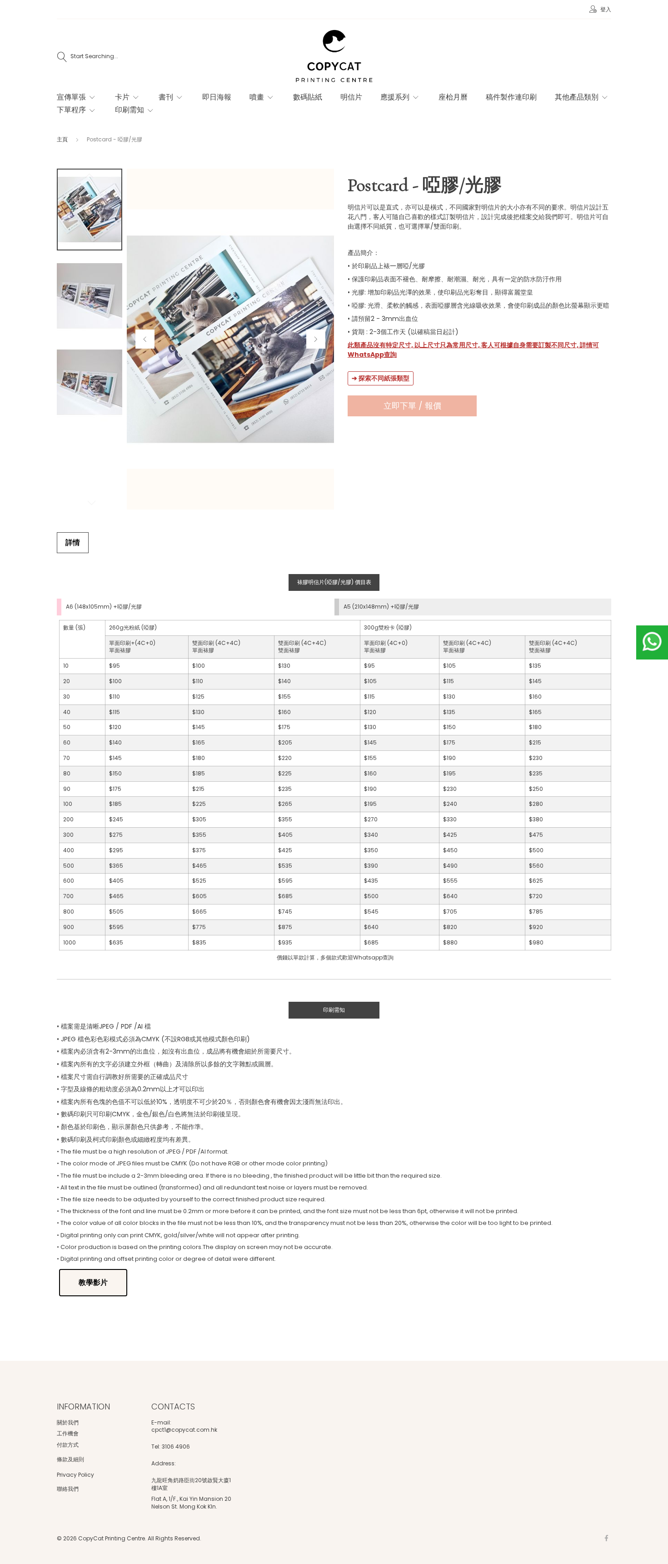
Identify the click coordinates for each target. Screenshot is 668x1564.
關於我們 (68, 1422)
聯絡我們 (68, 1489)
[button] (145, 339)
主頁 (62, 139)
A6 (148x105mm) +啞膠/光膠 (104, 606)
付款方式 (68, 1445)
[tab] (73, 542)
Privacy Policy (75, 1475)
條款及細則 (70, 1459)
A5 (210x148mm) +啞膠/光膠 (381, 606)
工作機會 (68, 1433)
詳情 (72, 542)
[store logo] (334, 56)
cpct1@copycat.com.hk (184, 1430)
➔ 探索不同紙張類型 (380, 378)
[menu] (325, 108)
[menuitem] (77, 97)
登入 (605, 9)
